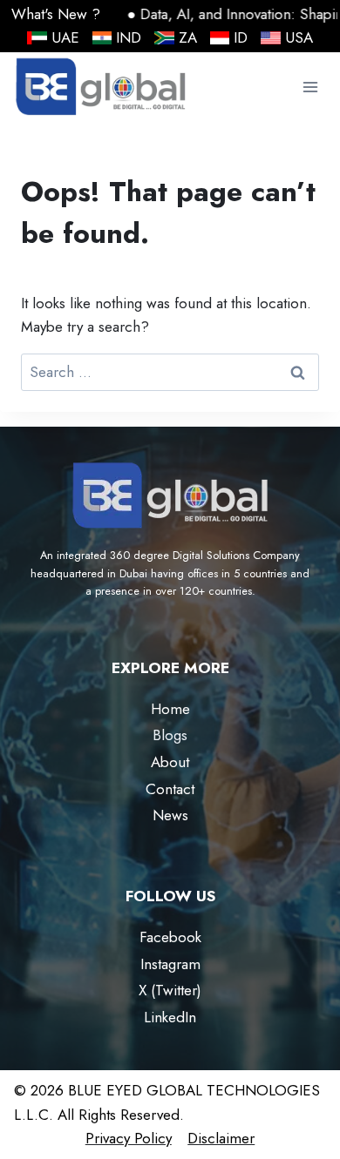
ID (241, 37)
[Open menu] (310, 87)
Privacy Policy (128, 1138)
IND (128, 37)
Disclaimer (221, 1138)
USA (299, 37)
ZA (188, 37)
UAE (65, 37)
